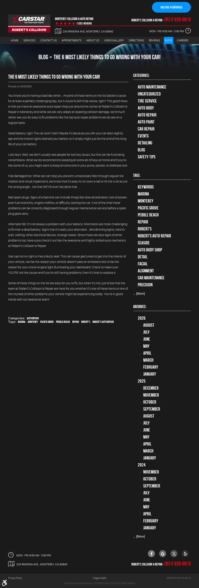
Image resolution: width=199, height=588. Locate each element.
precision (145, 284)
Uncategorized (149, 93)
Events (143, 135)
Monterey (33, 321)
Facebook (151, 553)
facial (143, 263)
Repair (75, 321)
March (148, 360)
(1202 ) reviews (84, 23)
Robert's (85, 321)
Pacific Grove (47, 321)
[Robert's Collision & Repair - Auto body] (29, 24)
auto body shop (150, 249)
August (148, 325)
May (146, 346)
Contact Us (48, 40)
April (147, 353)
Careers (182, 40)
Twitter (173, 553)
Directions (136, 40)
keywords (146, 186)
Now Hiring (171, 7)
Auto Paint (146, 121)
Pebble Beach (63, 321)
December (151, 388)
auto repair (33, 318)
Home (14, 40)
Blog (168, 40)
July (146, 332)
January (149, 374)
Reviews (154, 40)
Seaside (144, 242)
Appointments (71, 40)
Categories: (141, 75)
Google (162, 553)
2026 (142, 318)
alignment (146, 270)
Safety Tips (146, 156)
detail (143, 256)
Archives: (139, 306)
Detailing (145, 142)
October (149, 402)
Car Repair (146, 128)
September (151, 409)
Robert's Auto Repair (103, 321)
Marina (21, 321)
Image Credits (99, 578)
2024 (142, 464)
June (146, 339)
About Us (92, 40)
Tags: (136, 175)
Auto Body (146, 107)
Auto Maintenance (152, 86)
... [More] (139, 293)
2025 (142, 381)
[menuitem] (15, 40)
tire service (147, 100)
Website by (178, 578)
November (151, 395)
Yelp (185, 553)
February (150, 367)
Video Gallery (114, 40)
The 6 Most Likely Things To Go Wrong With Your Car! (107, 57)
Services (29, 40)
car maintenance (151, 277)
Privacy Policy (15, 578)
